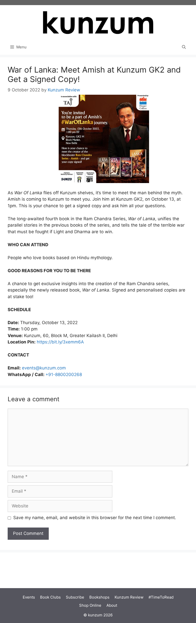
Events (29, 597)
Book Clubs (50, 597)
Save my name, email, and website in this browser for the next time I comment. (94, 517)
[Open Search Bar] (184, 47)
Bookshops (99, 597)
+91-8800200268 (63, 374)
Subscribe (75, 597)
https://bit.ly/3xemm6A (59, 341)
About (111, 605)
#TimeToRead (161, 597)
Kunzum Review (129, 597)
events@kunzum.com (44, 367)
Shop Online (90, 605)
